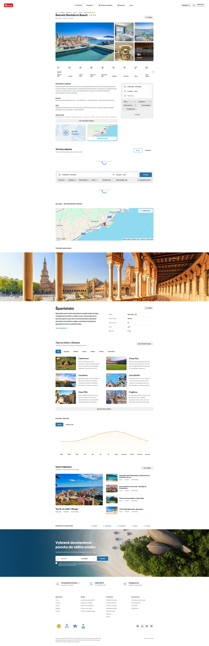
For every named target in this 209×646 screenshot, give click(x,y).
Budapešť (108, 526)
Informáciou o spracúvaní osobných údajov (67, 565)
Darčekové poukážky (86, 603)
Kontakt (58, 611)
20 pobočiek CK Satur (69, 583)
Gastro (84, 351)
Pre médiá (134, 605)
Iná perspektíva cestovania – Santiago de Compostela (132, 487)
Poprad (148, 526)
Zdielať (150, 17)
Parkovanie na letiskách (87, 605)
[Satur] (8, 5)
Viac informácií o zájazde (86, 121)
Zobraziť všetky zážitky (104, 409)
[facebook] (138, 626)
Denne (138, 150)
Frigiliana (133, 392)
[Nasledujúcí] (153, 71)
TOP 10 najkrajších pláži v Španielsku (131, 509)
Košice (135, 526)
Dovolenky (89, 5)
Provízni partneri (135, 603)
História (75, 351)
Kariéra (57, 605)
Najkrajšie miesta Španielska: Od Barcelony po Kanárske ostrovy (134, 476)
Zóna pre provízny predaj (138, 600)
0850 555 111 (99, 583)
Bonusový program (111, 605)
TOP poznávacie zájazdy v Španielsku (131, 498)
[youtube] (151, 626)
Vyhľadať (137, 114)
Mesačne (148, 150)
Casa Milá (82, 392)
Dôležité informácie (111, 600)
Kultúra (93, 351)
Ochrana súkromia (111, 603)
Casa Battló (134, 375)
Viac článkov (147, 468)
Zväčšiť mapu (147, 211)
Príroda (101, 351)
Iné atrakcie (111, 351)
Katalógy (108, 614)
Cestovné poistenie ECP (88, 600)
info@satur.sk (134, 583)
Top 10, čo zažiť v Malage (67, 509)
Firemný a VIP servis (86, 608)
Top (58, 351)
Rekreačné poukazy (111, 608)
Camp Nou (134, 358)
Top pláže (66, 351)
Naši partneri (134, 608)
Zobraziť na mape (146, 344)
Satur (131, 5)
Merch (108, 617)
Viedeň (95, 526)
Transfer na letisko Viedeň (88, 611)
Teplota (59, 424)
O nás (57, 600)
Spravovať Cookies (148, 638)
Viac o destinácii (61, 328)
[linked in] (142, 626)
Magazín (58, 608)
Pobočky (58, 603)
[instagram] (147, 626)
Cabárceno (83, 358)
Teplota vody (70, 424)
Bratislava (122, 526)
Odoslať (102, 558)
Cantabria (83, 375)
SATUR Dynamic (110, 611)
